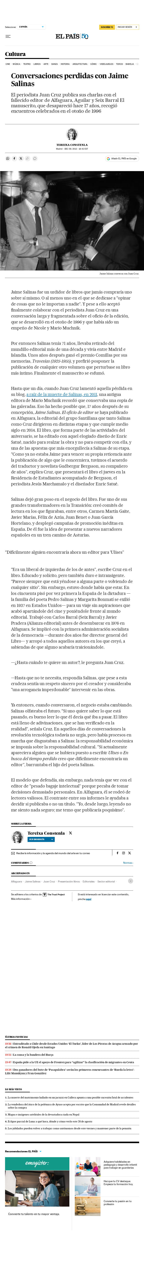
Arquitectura (80, 64)
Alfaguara (16, 881)
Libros (37, 64)
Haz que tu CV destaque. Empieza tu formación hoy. (118, 1183)
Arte (46, 64)
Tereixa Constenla (72, 145)
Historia (65, 64)
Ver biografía (36, 839)
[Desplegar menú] (8, 36)
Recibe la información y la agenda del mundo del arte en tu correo (53, 853)
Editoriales (88, 881)
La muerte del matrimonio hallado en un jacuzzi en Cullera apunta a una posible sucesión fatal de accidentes (70, 1097)
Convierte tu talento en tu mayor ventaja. (34, 1214)
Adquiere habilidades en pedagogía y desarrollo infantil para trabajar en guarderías (120, 1164)
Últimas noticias (16, 1037)
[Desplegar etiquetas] (130, 881)
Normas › (128, 862)
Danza (54, 64)
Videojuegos (106, 64)
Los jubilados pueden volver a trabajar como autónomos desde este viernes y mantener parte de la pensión (69, 1128)
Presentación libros (69, 881)
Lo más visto (13, 1089)
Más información (20, 898)
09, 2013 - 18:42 (76, 149)
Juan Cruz (49, 881)
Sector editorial (106, 881)
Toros (119, 64)
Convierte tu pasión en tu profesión (118, 1203)
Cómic (93, 64)
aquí (88, 899)
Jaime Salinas (32, 881)
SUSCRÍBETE (107, 27)
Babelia (130, 64)
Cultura (15, 54)
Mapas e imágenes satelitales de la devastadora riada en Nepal (43, 1114)
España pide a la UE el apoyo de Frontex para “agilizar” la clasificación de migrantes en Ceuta (73, 1062)
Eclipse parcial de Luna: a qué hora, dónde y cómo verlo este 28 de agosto (50, 1121)
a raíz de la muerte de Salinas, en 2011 (61, 394)
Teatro (27, 64)
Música (16, 64)
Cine (8, 64)
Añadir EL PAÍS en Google (123, 158)
